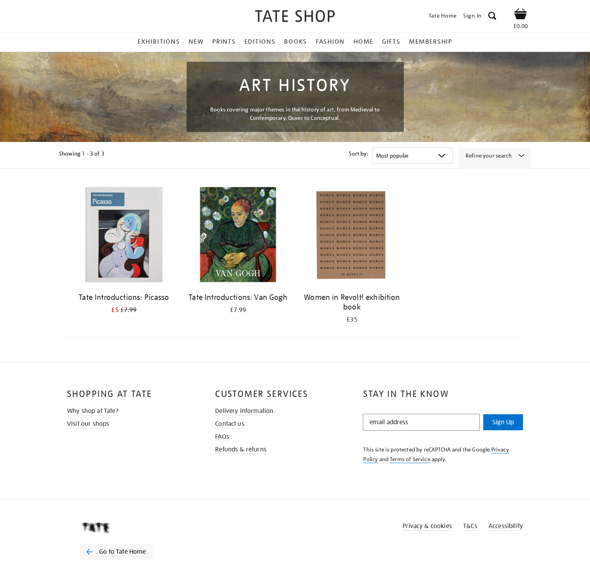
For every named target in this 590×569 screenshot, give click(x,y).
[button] (492, 17)
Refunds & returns (241, 449)
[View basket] (521, 15)
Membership (430, 42)
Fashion (330, 42)
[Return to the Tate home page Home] (295, 17)
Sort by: (358, 153)
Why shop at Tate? (92, 411)
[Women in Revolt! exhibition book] (352, 236)
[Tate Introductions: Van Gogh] (238, 236)
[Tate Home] (130, 527)
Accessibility (505, 526)
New (196, 42)
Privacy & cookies (427, 526)
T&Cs (470, 526)
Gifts (391, 42)
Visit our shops (88, 424)
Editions (259, 42)
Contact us (229, 424)
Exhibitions (159, 42)
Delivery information (244, 411)
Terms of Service (410, 459)
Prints (224, 42)
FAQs (222, 437)
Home (363, 42)
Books (295, 42)
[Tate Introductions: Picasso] (124, 236)
